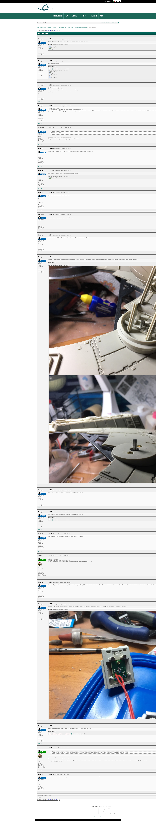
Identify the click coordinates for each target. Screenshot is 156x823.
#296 (50, 582)
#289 (50, 214)
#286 (50, 148)
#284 (50, 106)
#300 (50, 774)
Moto (84, 16)
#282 (50, 61)
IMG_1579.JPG (53, 519)
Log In (112, 22)
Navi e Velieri (57, 16)
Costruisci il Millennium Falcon (65, 27)
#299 (50, 748)
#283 (50, 85)
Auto (67, 16)
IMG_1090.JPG (53, 69)
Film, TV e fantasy (52, 27)
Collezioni (93, 16)
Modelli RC (75, 16)
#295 (50, 555)
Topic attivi (108, 22)
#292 (50, 490)
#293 (50, 512)
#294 (50, 533)
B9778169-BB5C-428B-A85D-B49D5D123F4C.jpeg (61, 734)
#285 (50, 127)
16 (54, 30)
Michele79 (41, 85)
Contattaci (107, 1)
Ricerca (103, 22)
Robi (101, 16)
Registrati (117, 22)
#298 (50, 726)
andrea (40, 555)
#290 (50, 235)
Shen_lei (40, 39)
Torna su (40, 56)
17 (56, 30)
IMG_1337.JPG (53, 264)
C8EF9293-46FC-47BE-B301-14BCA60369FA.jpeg (61, 733)
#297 (50, 604)
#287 (50, 170)
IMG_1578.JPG (53, 520)
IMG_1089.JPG (53, 68)
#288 (50, 192)
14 (50, 30)
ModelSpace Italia (41, 27)
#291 (50, 257)
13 (48, 30)
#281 (50, 39)
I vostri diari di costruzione (81, 27)
